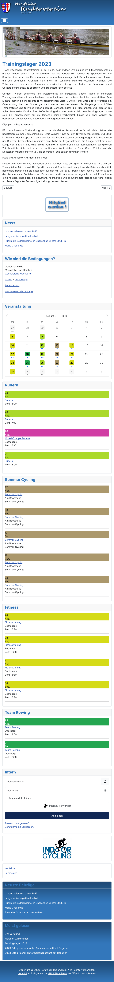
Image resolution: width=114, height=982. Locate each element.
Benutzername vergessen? (19, 826)
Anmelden (57, 815)
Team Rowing (12, 727)
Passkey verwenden (59, 805)
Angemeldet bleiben (19, 798)
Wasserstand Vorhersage (19, 291)
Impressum (11, 873)
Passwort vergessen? (17, 823)
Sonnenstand (12, 285)
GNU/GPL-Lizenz (57, 973)
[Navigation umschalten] (4, 20)
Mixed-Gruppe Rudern (17, 438)
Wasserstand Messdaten (18, 273)
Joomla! (22, 973)
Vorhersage (21, 279)
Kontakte (10, 868)
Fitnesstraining (13, 622)
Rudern (9, 400)
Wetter (8, 279)
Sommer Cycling (14, 494)
